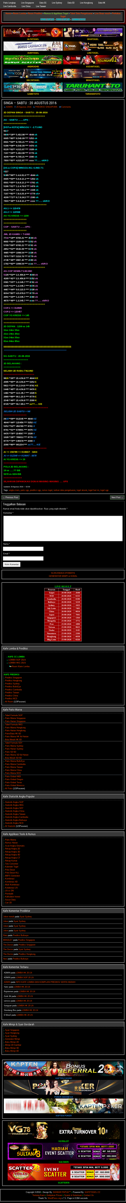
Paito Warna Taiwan (14, 767)
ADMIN (9, 107)
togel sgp (104, 490)
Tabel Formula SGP (14, 715)
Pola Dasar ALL (12, 873)
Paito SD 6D (10, 752)
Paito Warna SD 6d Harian (16, 755)
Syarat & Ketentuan (73, 1195)
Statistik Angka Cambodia (16, 817)
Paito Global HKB (13, 776)
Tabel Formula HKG (14, 724)
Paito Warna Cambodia (15, 764)
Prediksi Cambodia (13, 689)
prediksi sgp (35, 490)
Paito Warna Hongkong (15, 727)
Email (6, 553)
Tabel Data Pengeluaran (81, 13)
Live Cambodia (9, 6)
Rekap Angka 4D (12, 855)
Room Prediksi (35, 13)
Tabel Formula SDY (13, 743)
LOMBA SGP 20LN (17, 660)
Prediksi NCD (11, 698)
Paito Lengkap (9, 3)
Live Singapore (27, 3)
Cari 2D (8, 902)
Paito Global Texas (13, 782)
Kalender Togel (11, 867)
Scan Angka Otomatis (15, 846)
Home (8, 13)
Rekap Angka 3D (12, 852)
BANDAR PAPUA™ (62, 1192)
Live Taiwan (41, 6)
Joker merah (8, 916)
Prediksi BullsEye (13, 686)
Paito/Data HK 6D (13, 733)
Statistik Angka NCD (14, 823)
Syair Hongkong (12, 1033)
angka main (14, 490)
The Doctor (8, 945)
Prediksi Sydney (12, 683)
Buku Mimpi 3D (12, 1048)
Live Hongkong (86, 3)
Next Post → (117, 497)
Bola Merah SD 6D (13, 758)
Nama (6, 544)
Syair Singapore (12, 1030)
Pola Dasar (10, 870)
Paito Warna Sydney (14, 746)
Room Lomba (19, 13)
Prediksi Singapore (13, 677)
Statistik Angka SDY (14, 808)
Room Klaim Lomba (21, 666)
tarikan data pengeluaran (64, 490)
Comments (66, 107)
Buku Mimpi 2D (12, 1042)
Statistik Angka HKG (14, 805)
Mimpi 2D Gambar (13, 1045)
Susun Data (10, 900)
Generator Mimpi (12, 1039)
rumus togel (47, 490)
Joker (5, 921)
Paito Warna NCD (13, 773)
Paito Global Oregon (14, 779)
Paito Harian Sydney (14, 749)
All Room (9, 701)
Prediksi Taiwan (12, 692)
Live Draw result (102, 13)
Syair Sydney (26, 916)
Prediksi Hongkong (13, 680)
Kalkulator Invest (12, 896)
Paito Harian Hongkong (15, 730)
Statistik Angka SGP (14, 802)
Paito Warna (10, 840)
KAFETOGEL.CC (92, 1192)
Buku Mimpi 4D (12, 1051)
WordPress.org (54, 1198)
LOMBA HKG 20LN (17, 663)
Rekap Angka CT (12, 858)
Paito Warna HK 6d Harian (16, 736)
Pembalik (9, 894)
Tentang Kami (38, 1195)
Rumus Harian (11, 843)
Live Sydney (57, 3)
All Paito (8, 788)
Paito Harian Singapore (15, 721)
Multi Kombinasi (12, 885)
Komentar (8, 513)
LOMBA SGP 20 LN (24, 977)
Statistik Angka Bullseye (16, 820)
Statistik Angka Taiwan (15, 814)
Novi (5, 959)
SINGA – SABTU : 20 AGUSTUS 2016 (30, 103)
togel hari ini (93, 490)
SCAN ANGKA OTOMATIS (63, 573)
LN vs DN (9, 890)
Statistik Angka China (14, 811)
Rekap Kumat (11, 861)
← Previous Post (10, 497)
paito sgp (25, 490)
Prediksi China (11, 695)
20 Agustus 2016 (23, 107)
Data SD (71, 3)
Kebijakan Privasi (54, 1195)
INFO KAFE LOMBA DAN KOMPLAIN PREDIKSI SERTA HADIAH (45, 982)
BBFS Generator (12, 876)
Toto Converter (11, 864)
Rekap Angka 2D (12, 849)
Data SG (42, 3)
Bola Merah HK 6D (13, 739)
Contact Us (89, 1195)
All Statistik (10, 826)
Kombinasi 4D (11, 882)
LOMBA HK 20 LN (24, 973)
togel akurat (82, 490)
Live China (26, 6)
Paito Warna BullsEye (15, 761)
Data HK (101, 3)
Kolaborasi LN (11, 888)
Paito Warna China (13, 770)
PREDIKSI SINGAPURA (46, 107)
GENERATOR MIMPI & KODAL (63, 576)
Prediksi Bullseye (20, 935)
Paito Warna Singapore (15, 718)
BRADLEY (8, 940)
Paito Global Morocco (14, 785)
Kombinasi (9, 879)
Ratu (5, 935)
